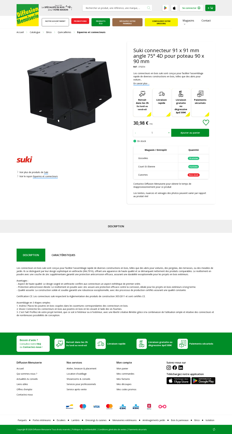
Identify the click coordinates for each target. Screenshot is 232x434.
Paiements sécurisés (200, 101)
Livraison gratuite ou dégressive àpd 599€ (181, 106)
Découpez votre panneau (127, 22)
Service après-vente (77, 389)
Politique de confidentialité (84, 429)
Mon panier (122, 368)
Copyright (21, 429)
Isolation (209, 420)
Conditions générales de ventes (112, 429)
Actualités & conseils (27, 378)
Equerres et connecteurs (45, 176)
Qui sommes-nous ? (27, 373)
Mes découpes (123, 384)
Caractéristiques (63, 255)
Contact (206, 20)
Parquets (22, 420)
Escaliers (61, 420)
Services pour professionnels (81, 384)
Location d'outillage (77, 373)
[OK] (149, 8)
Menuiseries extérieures (124, 420)
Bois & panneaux (179, 420)
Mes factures (123, 378)
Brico (197, 420)
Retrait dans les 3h (142, 104)
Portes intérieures (42, 420)
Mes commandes (125, 373)
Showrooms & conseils (78, 378)
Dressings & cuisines (96, 420)
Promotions (80, 21)
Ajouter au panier (190, 132)
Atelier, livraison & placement (81, 368)
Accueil (20, 368)
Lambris (75, 420)
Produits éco (100, 22)
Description (116, 226)
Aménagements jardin (154, 420)
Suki (46, 172)
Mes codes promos (126, 389)
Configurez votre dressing (161, 22)
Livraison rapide (161, 101)
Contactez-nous (25, 394)
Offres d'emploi (24, 389)
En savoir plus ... (141, 83)
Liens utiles (22, 384)
